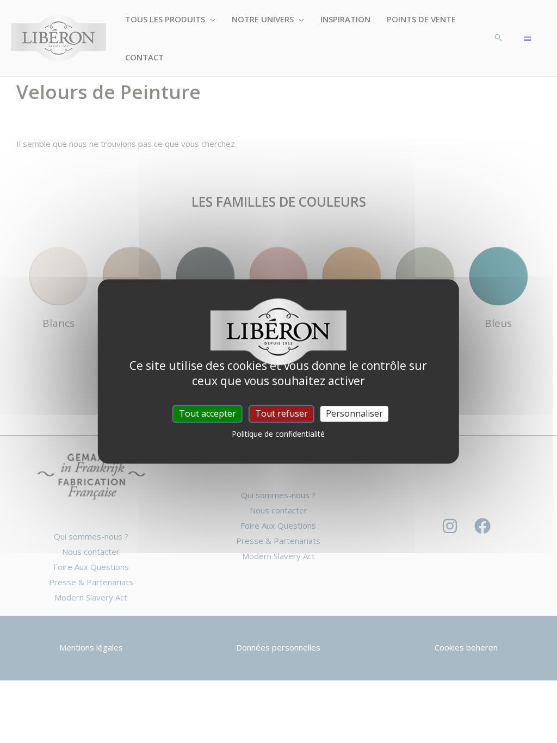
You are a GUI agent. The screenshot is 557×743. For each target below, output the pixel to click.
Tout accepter (207, 413)
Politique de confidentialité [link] (278, 434)
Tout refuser (281, 413)
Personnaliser (354, 413)
